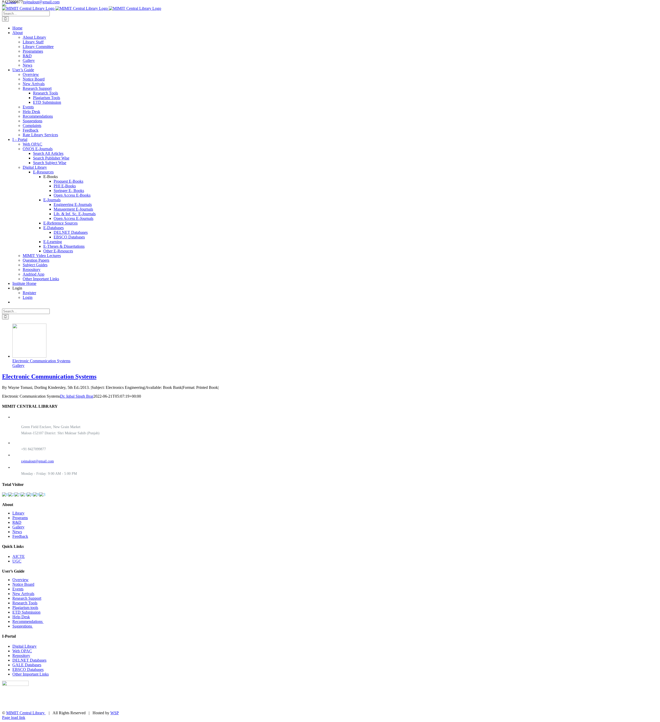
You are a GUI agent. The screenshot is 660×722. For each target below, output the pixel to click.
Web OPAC (22, 651)
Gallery (18, 365)
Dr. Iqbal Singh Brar (76, 396)
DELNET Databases (29, 660)
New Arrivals (23, 593)
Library (18, 513)
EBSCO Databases (28, 669)
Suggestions (22, 626)
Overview (20, 579)
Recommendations (28, 621)
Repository (21, 655)
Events (17, 589)
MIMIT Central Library (26, 713)
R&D (16, 522)
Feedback (20, 536)
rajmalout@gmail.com (37, 461)
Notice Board (23, 584)
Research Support (26, 598)
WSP (114, 713)
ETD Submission (26, 612)
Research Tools (24, 603)
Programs (20, 518)
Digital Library (24, 646)
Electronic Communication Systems (41, 361)
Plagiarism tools (25, 607)
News (17, 532)
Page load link (13, 717)
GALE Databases (26, 665)
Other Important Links (30, 674)
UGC (16, 561)
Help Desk (21, 617)
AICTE (18, 556)
